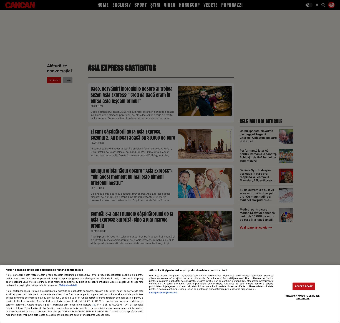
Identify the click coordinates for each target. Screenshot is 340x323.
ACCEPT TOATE (304, 286)
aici (93, 305)
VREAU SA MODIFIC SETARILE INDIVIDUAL (302, 297)
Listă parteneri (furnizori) (163, 292)
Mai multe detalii (68, 285)
